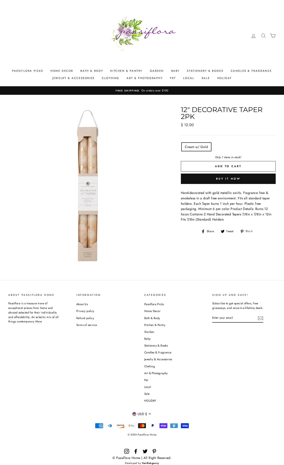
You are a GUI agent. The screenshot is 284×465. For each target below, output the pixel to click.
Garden (157, 71)
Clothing (110, 78)
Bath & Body (91, 71)
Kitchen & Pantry (126, 71)
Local (188, 78)
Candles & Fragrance (251, 71)
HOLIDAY (224, 78)
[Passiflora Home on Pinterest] (154, 451)
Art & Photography (145, 78)
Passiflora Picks (27, 71)
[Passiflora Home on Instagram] (126, 451)
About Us (82, 304)
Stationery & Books (205, 71)
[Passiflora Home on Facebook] (135, 451)
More (38, 321)
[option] (142, 90)
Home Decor (62, 71)
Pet (173, 78)
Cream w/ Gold (196, 146)
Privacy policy (85, 311)
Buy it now (228, 179)
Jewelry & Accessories (73, 78)
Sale (206, 78)
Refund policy (85, 318)
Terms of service (86, 325)
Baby (175, 71)
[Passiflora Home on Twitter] (145, 451)
